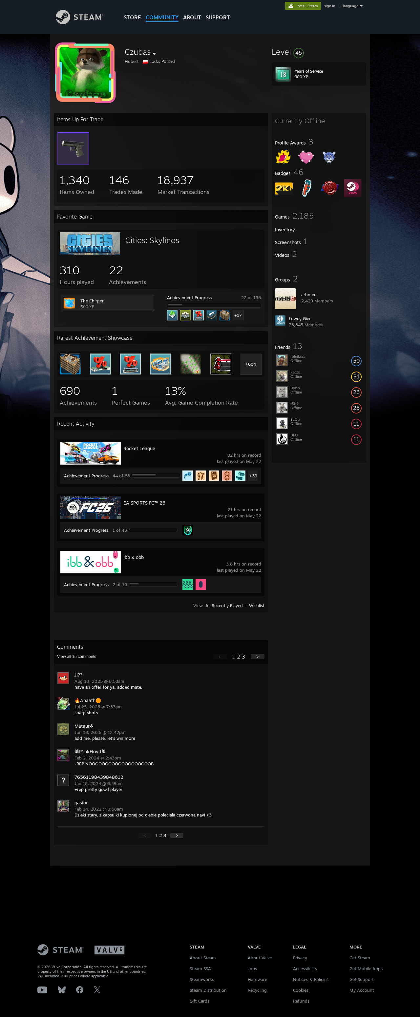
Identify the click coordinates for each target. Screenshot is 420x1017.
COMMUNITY (162, 17)
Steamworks (202, 979)
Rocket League (139, 448)
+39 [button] (253, 475)
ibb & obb (133, 557)
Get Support (361, 979)
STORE (132, 17)
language (350, 6)
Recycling (257, 990)
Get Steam (359, 957)
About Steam (203, 957)
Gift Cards (199, 1001)
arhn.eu (309, 294)
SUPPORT (218, 17)
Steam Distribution (208, 990)
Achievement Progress (189, 297)
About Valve (260, 957)
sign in (329, 6)
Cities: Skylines (152, 240)
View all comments (76, 656)
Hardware (257, 979)
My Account (361, 990)
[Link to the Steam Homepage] (79, 22)
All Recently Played (224, 605)
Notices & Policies (310, 979)
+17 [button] (238, 315)
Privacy (300, 957)
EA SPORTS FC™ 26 (144, 503)
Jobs (252, 968)
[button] (319, 51)
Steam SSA (200, 968)
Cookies (300, 990)
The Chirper (92, 300)
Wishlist (256, 605)
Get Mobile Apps (366, 968)
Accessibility (305, 968)
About (192, 17)
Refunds (301, 1001)
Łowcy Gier (300, 318)
